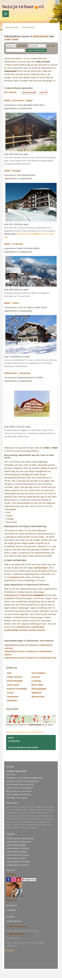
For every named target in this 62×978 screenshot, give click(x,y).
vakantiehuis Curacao (17, 864)
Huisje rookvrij (14, 676)
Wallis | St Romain (13, 243)
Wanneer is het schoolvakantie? (22, 781)
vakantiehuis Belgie (16, 845)
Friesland (14, 577)
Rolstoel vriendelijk (17, 688)
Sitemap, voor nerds (16, 797)
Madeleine (11, 900)
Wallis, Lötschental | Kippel (18, 100)
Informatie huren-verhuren (20, 784)
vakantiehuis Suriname (18, 861)
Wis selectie (10, 92)
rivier (41, 536)
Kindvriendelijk (14, 680)
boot (44, 570)
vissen (31, 543)
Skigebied (36, 692)
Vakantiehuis (11, 27)
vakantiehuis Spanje (16, 851)
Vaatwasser (13, 696)
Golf (9, 672)
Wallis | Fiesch (11, 303)
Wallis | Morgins (12, 170)
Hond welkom (38, 672)
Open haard (13, 684)
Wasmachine (37, 696)
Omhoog (8, 950)
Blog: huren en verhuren (18, 791)
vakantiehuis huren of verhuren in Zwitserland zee (30, 657)
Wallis (11, 737)
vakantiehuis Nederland (18, 841)
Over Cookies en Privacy (18, 794)
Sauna (10, 692)
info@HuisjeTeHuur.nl (16, 933)
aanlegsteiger (41, 567)
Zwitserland (29, 27)
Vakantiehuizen (5, 13)
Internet (35, 676)
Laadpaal (10, 910)
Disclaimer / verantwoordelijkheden (24, 777)
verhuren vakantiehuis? (17, 926)
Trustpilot (11, 874)
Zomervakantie (14, 921)
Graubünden (14, 741)
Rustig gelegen (38, 688)
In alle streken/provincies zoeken (23, 747)
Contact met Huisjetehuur (19, 787)
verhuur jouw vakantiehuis (20, 838)
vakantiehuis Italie (15, 858)
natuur (43, 468)
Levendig (36, 680)
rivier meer (11, 39)
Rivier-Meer (37, 684)
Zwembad (12, 700)
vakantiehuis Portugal (17, 855)
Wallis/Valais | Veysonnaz (17, 373)
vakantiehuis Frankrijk (17, 848)
